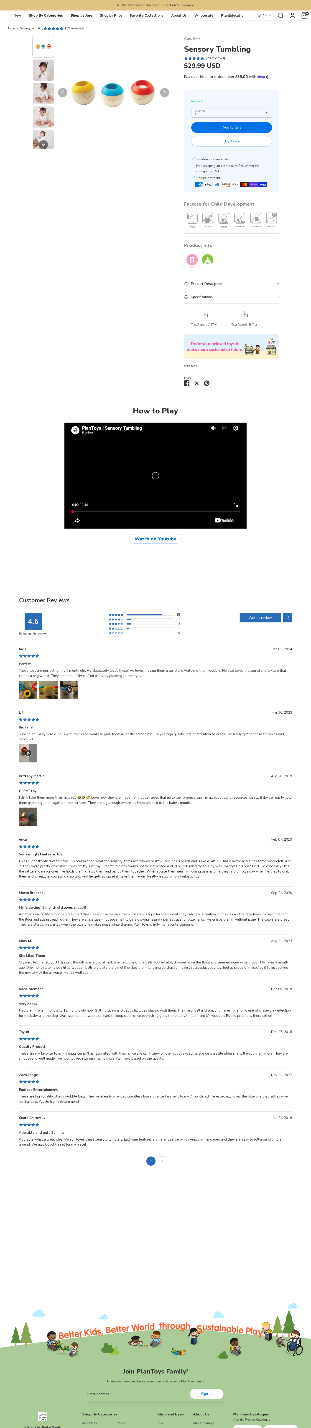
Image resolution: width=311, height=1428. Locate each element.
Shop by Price (111, 15)
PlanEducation (233, 15)
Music (122, 1423)
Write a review (260, 617)
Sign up (207, 1393)
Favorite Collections (146, 15)
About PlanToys (203, 1423)
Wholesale (203, 15)
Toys (160, 1423)
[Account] (292, 15)
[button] (43, 46)
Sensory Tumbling (31, 28)
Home (11, 28)
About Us (179, 15)
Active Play (89, 1423)
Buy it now (231, 141)
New (17, 15)
